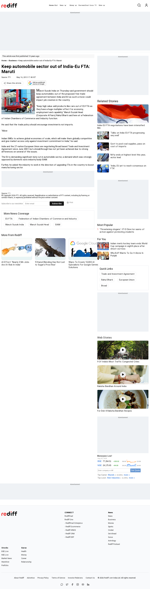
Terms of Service (58, 578)
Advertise (31, 578)
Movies (111, 523)
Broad (104, 285)
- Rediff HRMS (70, 530)
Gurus (92, 5)
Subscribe (57, 203)
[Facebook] (72, 584)
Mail (56, 5)
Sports (110, 527)
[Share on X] (67, 584)
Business (13, 60)
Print (71, 202)
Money (72, 5)
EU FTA (9, 218)
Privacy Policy (43, 578)
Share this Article (14, 83)
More (100, 5)
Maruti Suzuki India (14, 224)
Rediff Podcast (114, 544)
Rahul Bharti (107, 279)
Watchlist (5, 562)
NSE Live (4, 555)
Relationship (26, 562)
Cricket (111, 530)
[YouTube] (83, 584)
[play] (123, 350)
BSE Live (4, 551)
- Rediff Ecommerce (72, 527)
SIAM (57, 224)
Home (51, 5)
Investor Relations (75, 578)
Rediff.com (108, 578)
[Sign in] (146, 5)
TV (95, 5)
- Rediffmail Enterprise (73, 523)
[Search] (139, 5)
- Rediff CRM (70, 534)
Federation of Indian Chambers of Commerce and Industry (48, 218)
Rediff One (69, 520)
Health (24, 551)
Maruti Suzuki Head (39, 224)
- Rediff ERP (69, 537)
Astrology (112, 541)
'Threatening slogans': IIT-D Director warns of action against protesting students (122, 230)
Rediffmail (69, 516)
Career (24, 558)
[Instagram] (77, 584)
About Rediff (19, 578)
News (62, 5)
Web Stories (104, 337)
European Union (126, 279)
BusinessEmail (84, 5)
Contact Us (90, 578)
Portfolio (4, 565)
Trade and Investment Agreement (117, 274)
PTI (9, 77)
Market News (6, 558)
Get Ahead (112, 534)
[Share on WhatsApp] (62, 584)
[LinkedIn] (88, 584)
